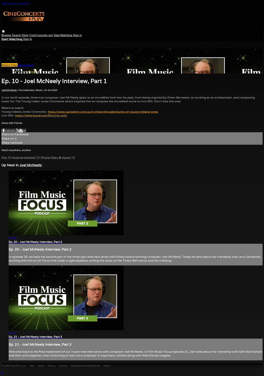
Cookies (63, 365)
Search (17, 35)
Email (22, 130)
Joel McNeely (9, 90)
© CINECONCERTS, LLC (13, 365)
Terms (41, 365)
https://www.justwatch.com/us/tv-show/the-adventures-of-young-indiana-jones (103, 112)
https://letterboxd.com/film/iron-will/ (41, 115)
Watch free (9, 65)
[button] (3, 31)
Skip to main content (15, 3)
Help (32, 365)
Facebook (8, 130)
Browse (6, 35)
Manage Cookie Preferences (85, 365)
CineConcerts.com (41, 35)
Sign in (77, 35)
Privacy (52, 365)
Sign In (27, 39)
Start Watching (63, 35)
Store (25, 35)
